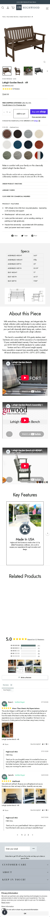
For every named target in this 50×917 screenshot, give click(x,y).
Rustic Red (39, 144)
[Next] (47, 533)
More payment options (39, 117)
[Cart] (13, 7)
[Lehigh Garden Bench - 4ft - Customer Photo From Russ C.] (12, 663)
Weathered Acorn (7, 134)
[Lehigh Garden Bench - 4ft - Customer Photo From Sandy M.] (12, 670)
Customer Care (14, 864)
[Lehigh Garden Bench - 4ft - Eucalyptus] (24, 610)
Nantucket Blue (17, 144)
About (7, 872)
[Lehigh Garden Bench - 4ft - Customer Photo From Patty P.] (21, 670)
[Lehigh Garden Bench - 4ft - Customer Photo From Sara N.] (21, 663)
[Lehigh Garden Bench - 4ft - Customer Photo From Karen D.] (38, 670)
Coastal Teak (28, 134)
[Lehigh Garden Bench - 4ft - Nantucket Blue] (16, 610)
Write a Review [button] (26, 677)
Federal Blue (28, 144)
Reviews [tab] (6, 685)
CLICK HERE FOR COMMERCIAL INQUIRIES (16, 196)
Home (3, 17)
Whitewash (39, 134)
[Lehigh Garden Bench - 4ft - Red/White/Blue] (3, 613)
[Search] (2, 7)
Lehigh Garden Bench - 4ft (10, 739)
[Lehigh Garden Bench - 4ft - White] (14, 610)
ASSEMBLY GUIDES (8, 190)
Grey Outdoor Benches (12, 17)
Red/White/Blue (39, 155)
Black (17, 134)
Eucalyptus (7, 155)
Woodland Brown (28, 155)
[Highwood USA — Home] (27, 7)
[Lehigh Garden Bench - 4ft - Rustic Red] (21, 610)
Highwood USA (9, 79)
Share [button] (6, 744)
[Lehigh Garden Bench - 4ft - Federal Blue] (19, 610)
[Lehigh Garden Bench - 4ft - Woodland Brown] (29, 610)
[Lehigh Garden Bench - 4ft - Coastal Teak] (9, 610)
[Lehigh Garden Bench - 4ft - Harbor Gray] (26, 610)
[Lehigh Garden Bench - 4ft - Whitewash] (11, 610)
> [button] (32, 834)
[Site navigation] (47, 8)
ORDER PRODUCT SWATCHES (12, 184)
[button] (43, 744)
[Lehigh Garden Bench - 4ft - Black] (6, 610)
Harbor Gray (17, 155)
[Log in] (8, 7)
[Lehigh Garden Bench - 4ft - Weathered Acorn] (3, 610)
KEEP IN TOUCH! (14, 879)
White (7, 144)
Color (10, 127)
